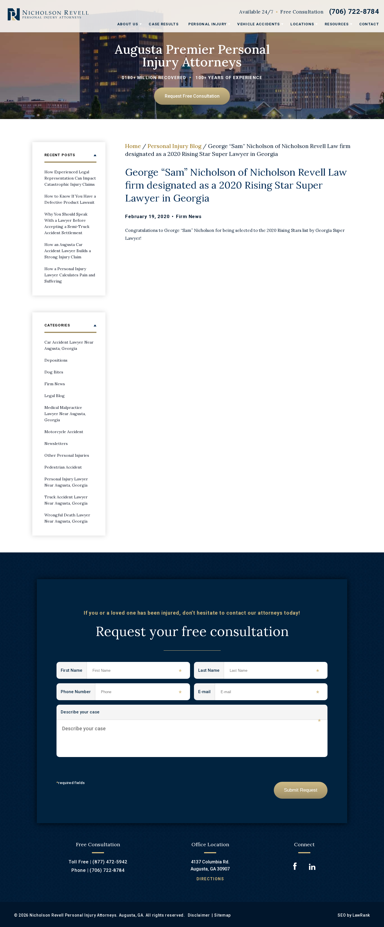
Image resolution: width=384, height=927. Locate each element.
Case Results (164, 24)
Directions (210, 879)
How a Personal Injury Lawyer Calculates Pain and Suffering (69, 275)
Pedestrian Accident (63, 467)
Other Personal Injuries (66, 455)
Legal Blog (54, 395)
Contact (369, 24)
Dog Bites (53, 372)
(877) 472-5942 (109, 862)
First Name (74, 671)
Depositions (55, 360)
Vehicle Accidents (258, 24)
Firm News (189, 216)
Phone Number (78, 693)
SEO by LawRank (354, 915)
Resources (337, 24)
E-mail (206, 693)
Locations (302, 24)
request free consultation (192, 96)
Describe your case (191, 714)
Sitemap (222, 915)
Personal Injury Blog (174, 145)
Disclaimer (199, 915)
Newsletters (56, 443)
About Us (127, 24)
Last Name (211, 671)
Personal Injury (207, 24)
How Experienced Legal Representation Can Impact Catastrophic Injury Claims (70, 178)
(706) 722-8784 (354, 11)
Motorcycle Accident (63, 431)
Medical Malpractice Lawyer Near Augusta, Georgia (65, 413)
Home (133, 145)
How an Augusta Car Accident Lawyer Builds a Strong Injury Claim (67, 250)
